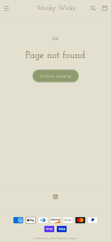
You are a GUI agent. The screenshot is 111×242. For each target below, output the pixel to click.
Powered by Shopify (67, 238)
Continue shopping (55, 75)
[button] (6, 8)
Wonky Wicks (49, 238)
